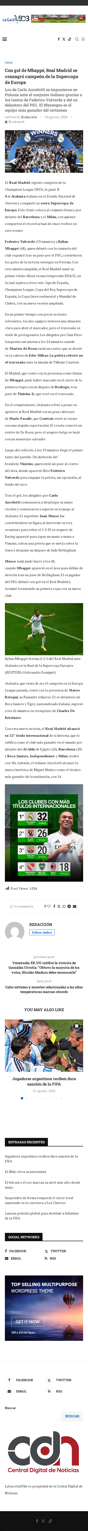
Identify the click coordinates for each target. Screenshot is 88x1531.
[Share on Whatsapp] (64, 906)
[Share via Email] (74, 906)
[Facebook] (59, 39)
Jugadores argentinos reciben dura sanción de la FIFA (44, 1081)
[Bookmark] (83, 39)
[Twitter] (64, 39)
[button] (9, 1059)
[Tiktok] (69, 39)
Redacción (29, 117)
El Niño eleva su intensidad (25, 1171)
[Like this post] (49, 906)
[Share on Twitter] (59, 906)
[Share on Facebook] (54, 906)
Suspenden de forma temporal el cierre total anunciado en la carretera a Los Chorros (39, 1200)
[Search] (77, 39)
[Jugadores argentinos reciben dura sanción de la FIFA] (44, 1045)
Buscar (10, 1407)
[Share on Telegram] (69, 906)
